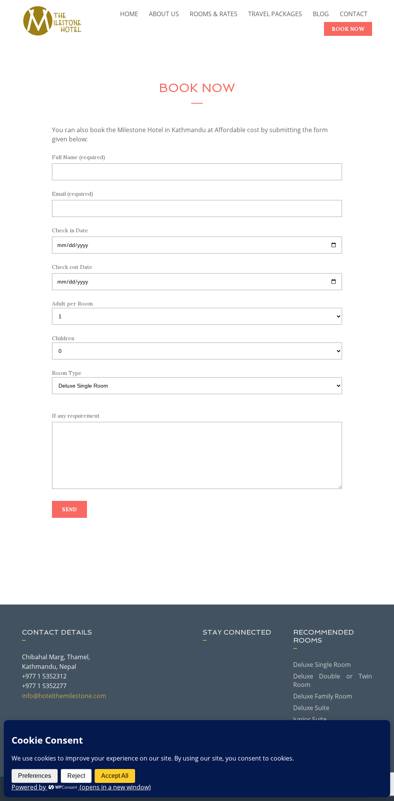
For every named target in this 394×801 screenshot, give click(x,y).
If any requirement (76, 415)
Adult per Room (72, 303)
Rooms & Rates (213, 14)
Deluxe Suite (311, 708)
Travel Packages (275, 14)
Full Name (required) (78, 157)
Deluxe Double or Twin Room (332, 680)
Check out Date (72, 267)
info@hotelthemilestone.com (64, 696)
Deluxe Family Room (322, 696)
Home (129, 14)
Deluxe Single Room (322, 664)
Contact (353, 14)
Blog (321, 14)
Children (63, 338)
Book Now (348, 28)
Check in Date (70, 230)
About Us (164, 14)
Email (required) (72, 193)
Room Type (67, 372)
